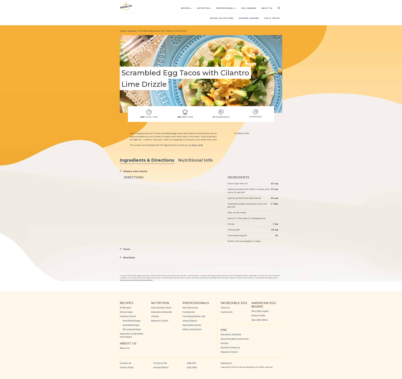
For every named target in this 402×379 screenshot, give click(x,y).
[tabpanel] (201, 214)
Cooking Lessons (248, 18)
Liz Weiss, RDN (195, 145)
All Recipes (125, 307)
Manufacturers (190, 307)
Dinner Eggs (126, 312)
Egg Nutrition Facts (161, 307)
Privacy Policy (127, 367)
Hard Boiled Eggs (131, 320)
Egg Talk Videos (259, 320)
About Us (267, 8)
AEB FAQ (191, 363)
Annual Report (161, 367)
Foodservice (188, 312)
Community (227, 312)
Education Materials (161, 312)
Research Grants (159, 320)
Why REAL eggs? (260, 311)
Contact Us (125, 363)
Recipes (132, 31)
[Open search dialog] (278, 8)
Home (123, 31)
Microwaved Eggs (132, 329)
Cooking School (128, 316)
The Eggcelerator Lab (193, 316)
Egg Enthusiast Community (235, 339)
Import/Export (189, 320)
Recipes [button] (185, 8)
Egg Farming (249, 8)
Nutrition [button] (203, 8)
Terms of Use (160, 363)
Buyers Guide (258, 315)
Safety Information (192, 329)
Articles (155, 316)
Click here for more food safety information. (136, 280)
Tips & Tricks (272, 18)
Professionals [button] (225, 8)
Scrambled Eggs (131, 325)
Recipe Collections (221, 18)
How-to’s (225, 307)
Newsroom (226, 363)
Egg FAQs (192, 367)
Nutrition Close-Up (230, 347)
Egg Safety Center (191, 325)
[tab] (147, 160)
